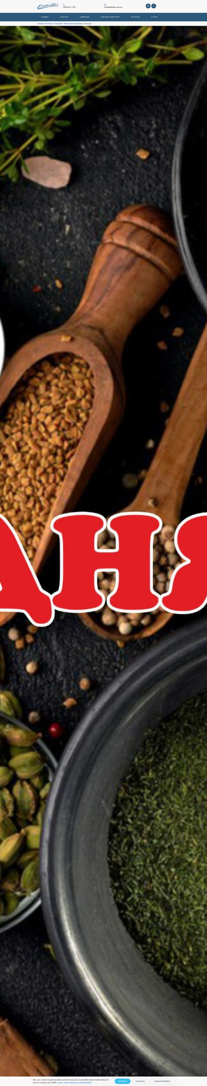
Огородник (58, 24)
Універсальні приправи (73, 24)
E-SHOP (154, 17)
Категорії (64, 17)
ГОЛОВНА (45, 17)
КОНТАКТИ (135, 17)
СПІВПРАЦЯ (84, 17)
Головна (40, 24)
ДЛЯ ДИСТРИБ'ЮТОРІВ (110, 17)
